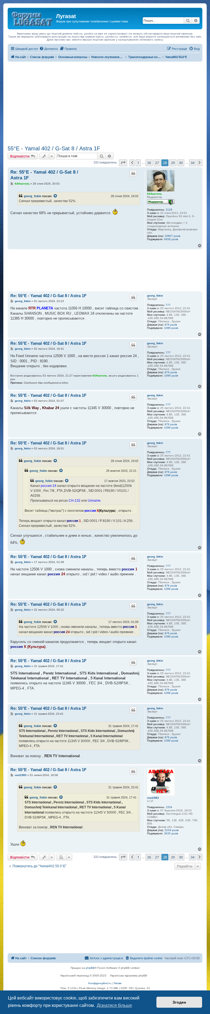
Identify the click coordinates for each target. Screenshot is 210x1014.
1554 (169, 807)
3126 (169, 209)
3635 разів (171, 833)
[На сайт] (32, 18)
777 (168, 304)
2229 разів (172, 830)
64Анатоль (154, 193)
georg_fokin (32, 196)
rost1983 (153, 797)
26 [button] (149, 162)
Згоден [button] (179, 1002)
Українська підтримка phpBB (128, 975)
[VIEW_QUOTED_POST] (55, 196)
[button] (123, 162)
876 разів (171, 324)
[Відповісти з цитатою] (133, 173)
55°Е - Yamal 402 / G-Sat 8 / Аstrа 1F (54, 148)
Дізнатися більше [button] (114, 1005)
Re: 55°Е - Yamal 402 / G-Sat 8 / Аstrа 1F (44, 175)
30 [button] (181, 162)
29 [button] (173, 162)
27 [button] (157, 162)
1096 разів (171, 327)
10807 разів (172, 235)
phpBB (90, 967)
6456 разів (171, 239)
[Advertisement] (105, 102)
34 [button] (192, 162)
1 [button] (138, 162)
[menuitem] (48, 48)
